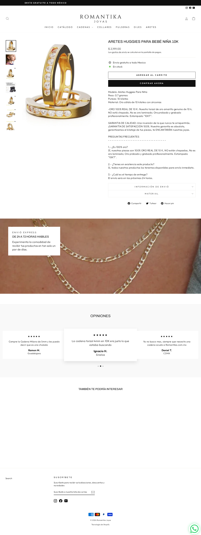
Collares (104, 27)
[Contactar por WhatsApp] (194, 529)
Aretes (151, 27)
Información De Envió (152, 186)
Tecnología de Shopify (100, 524)
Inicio (49, 27)
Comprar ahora (152, 83)
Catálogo (65, 27)
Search (8, 478)
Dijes (138, 27)
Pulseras (123, 27)
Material (152, 193)
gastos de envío (119, 52)
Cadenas (84, 27)
